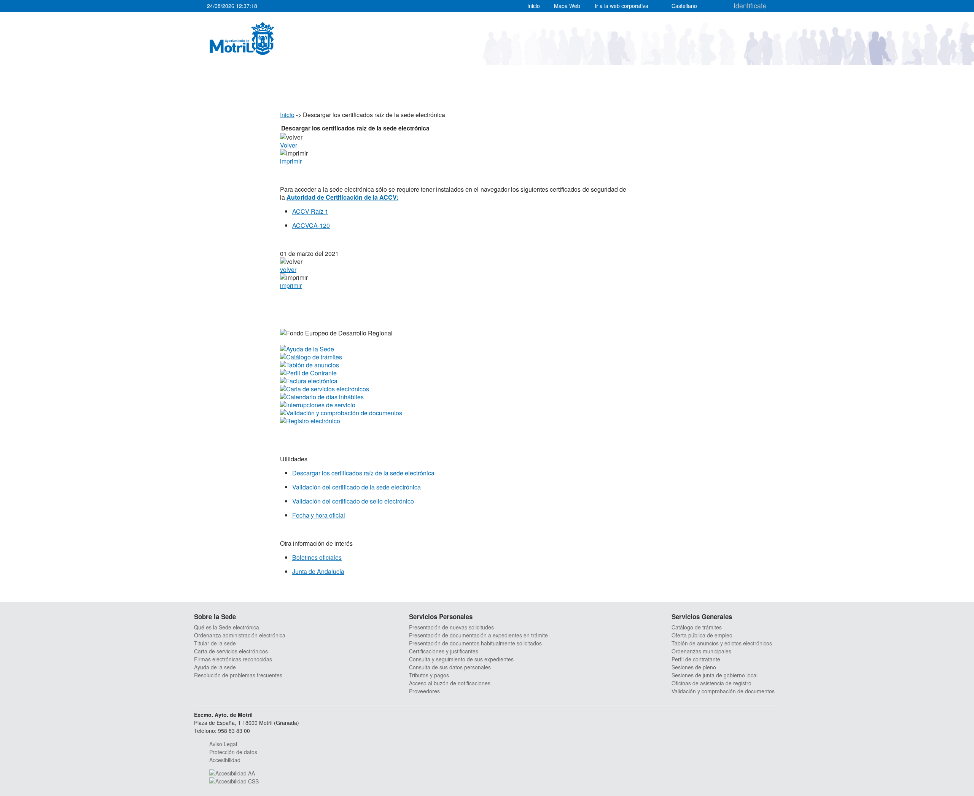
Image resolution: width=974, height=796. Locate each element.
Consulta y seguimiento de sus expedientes (461, 659)
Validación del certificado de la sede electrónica (356, 487)
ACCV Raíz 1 (310, 211)
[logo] (242, 38)
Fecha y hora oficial (318, 515)
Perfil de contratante (696, 659)
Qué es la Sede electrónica (226, 627)
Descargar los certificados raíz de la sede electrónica (363, 473)
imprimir (291, 161)
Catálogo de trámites (697, 627)
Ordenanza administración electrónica (239, 635)
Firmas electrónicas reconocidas (233, 659)
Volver (288, 145)
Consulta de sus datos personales (450, 667)
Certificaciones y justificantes (443, 651)
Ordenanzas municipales (701, 651)
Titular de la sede (215, 643)
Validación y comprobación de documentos (723, 691)
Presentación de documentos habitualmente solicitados (475, 643)
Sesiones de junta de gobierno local (715, 675)
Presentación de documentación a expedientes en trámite (478, 635)
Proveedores (424, 691)
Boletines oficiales (317, 557)
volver (288, 269)
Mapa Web (567, 5)
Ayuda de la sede (215, 667)
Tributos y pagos (429, 675)
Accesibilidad (224, 760)
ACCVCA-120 (311, 225)
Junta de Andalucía (318, 571)
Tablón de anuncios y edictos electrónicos (722, 643)
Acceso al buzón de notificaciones (449, 683)
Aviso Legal (223, 744)
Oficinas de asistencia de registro (711, 683)
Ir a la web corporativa (621, 5)
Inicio (533, 5)
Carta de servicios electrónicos (231, 651)
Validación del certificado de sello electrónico (353, 501)
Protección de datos (233, 752)
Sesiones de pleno (694, 667)
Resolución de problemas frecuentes (238, 675)
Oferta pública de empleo (702, 635)
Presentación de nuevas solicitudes (451, 627)
